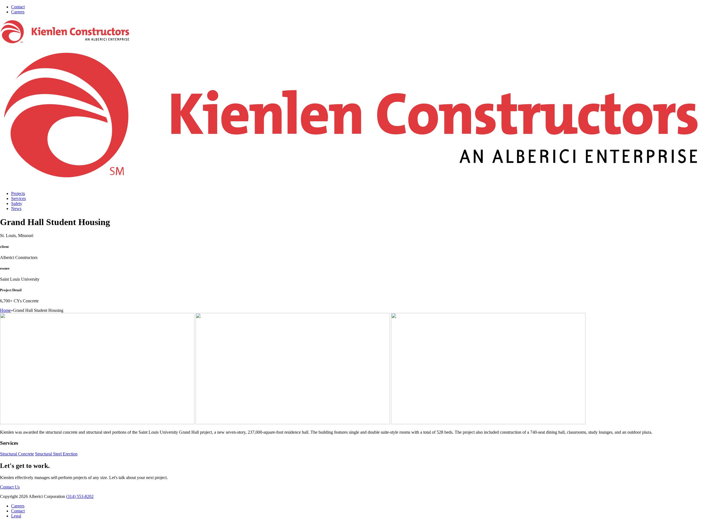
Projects (18, 193)
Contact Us (10, 487)
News (16, 208)
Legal (16, 516)
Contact (18, 6)
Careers (17, 11)
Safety (16, 203)
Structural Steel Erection (56, 454)
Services (18, 198)
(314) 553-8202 (80, 496)
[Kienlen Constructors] (355, 184)
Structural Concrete (17, 454)
